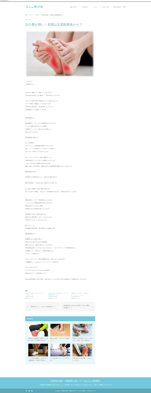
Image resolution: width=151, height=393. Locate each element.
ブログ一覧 (106, 7)
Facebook (26, 391)
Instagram (29, 391)
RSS (32, 391)
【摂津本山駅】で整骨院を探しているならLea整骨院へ (75, 381)
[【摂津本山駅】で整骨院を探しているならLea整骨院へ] (35, 6)
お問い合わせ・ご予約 (120, 7)
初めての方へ (73, 7)
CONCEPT (85, 7)
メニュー (95, 7)
